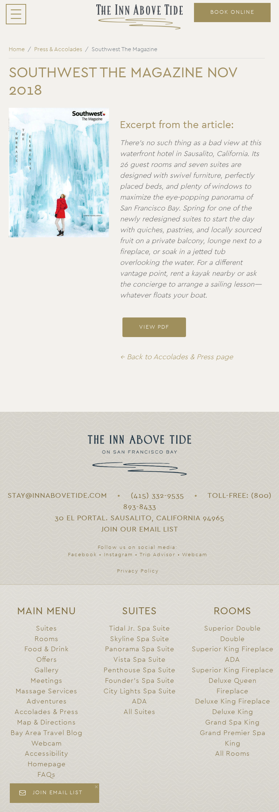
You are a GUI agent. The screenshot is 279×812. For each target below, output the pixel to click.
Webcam (194, 554)
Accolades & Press (46, 712)
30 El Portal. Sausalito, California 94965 (140, 518)
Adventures (47, 701)
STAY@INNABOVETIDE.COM (57, 495)
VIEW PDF (154, 327)
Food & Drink (46, 649)
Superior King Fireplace (233, 670)
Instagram (118, 554)
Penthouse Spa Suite (139, 670)
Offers (46, 659)
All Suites (139, 712)
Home (17, 49)
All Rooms (232, 753)
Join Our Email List (139, 529)
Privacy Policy (138, 571)
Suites (46, 628)
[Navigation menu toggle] (16, 14)
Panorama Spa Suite (139, 649)
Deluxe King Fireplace (232, 701)
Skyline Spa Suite (139, 639)
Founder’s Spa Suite (139, 680)
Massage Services (46, 691)
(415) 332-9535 (157, 495)
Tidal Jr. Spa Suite (139, 628)
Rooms (46, 639)
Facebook (82, 554)
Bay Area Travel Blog (46, 733)
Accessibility (46, 753)
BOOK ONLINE (232, 12)
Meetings (46, 680)
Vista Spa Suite (139, 659)
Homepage (47, 764)
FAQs (46, 774)
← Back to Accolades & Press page (176, 357)
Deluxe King (232, 712)
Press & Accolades (58, 49)
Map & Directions (46, 722)
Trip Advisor (157, 554)
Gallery (47, 670)
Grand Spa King (232, 722)
